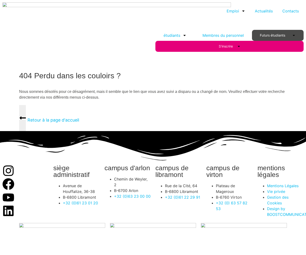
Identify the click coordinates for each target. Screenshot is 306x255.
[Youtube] (8, 197)
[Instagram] (8, 171)
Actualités (264, 11)
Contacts (290, 11)
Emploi (233, 11)
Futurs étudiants (273, 35)
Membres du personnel (223, 35)
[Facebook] (8, 184)
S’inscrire (227, 46)
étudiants (172, 35)
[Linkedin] (8, 211)
